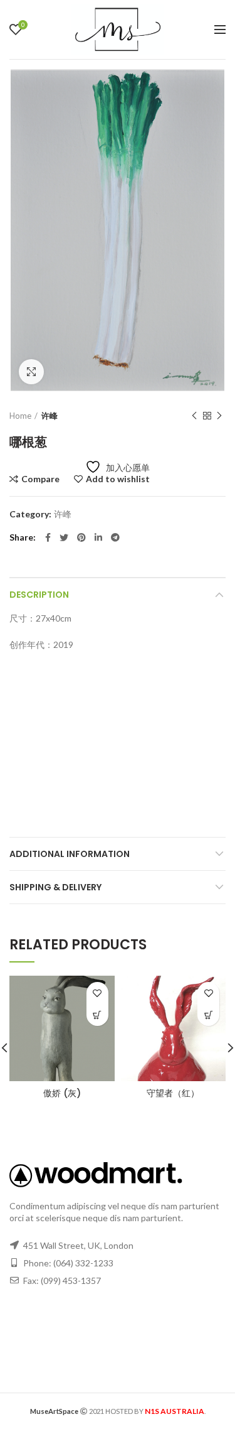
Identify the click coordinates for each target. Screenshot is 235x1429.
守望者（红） (173, 1093)
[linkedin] (98, 537)
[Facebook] (48, 537)
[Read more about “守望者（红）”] (208, 1015)
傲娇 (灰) (62, 1093)
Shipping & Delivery (55, 887)
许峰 (49, 416)
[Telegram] (115, 537)
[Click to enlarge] (31, 371)
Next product (219, 415)
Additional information (69, 854)
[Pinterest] (81, 537)
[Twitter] (64, 537)
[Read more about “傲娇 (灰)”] (97, 1015)
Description (39, 594)
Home (20, 416)
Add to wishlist (118, 479)
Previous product (194, 415)
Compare (40, 479)
